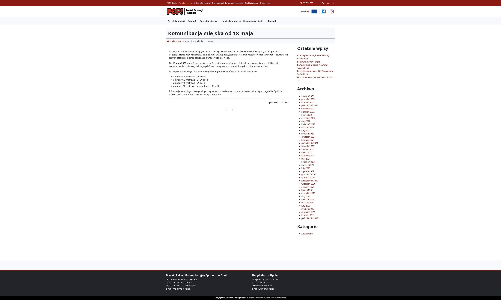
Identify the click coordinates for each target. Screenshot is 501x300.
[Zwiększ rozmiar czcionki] (328, 3)
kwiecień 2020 (308, 199)
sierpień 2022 (308, 111)
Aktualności (178, 21)
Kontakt (271, 21)
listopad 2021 (308, 140)
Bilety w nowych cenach (309, 61)
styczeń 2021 (307, 171)
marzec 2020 (307, 202)
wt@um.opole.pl (267, 288)
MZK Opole (172, 3)
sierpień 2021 (308, 149)
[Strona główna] (168, 21)
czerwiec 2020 (308, 193)
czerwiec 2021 (308, 155)
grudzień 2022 (308, 99)
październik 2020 (309, 180)
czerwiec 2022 (308, 118)
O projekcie (265, 3)
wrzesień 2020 (308, 183)
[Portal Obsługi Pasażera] (185, 11)
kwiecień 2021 (308, 161)
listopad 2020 (308, 177)
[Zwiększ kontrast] (323, 3)
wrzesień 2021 (308, 146)
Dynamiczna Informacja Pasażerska (227, 3)
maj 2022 (305, 121)
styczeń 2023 (307, 96)
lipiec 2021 (306, 152)
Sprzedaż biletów (209, 21)
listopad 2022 (308, 102)
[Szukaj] (332, 3)
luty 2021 (305, 168)
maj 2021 (305, 158)
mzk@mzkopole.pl (182, 288)
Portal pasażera (185, 3)
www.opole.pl (265, 285)
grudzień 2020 (308, 174)
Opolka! (192, 21)
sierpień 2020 (308, 187)
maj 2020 (305, 196)
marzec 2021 (307, 165)
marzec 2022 (307, 127)
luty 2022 (305, 130)
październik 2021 (309, 143)
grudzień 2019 (308, 212)
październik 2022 (309, 105)
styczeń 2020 (307, 208)
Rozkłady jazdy (251, 3)
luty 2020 (305, 205)
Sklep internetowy (202, 3)
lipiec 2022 (306, 114)
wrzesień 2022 (308, 108)
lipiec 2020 (306, 190)
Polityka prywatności (278, 298)
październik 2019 (309, 218)
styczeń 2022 (307, 133)
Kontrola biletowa (231, 21)
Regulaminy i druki (253, 21)
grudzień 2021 (308, 136)
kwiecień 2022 (308, 124)
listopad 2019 (308, 215)
